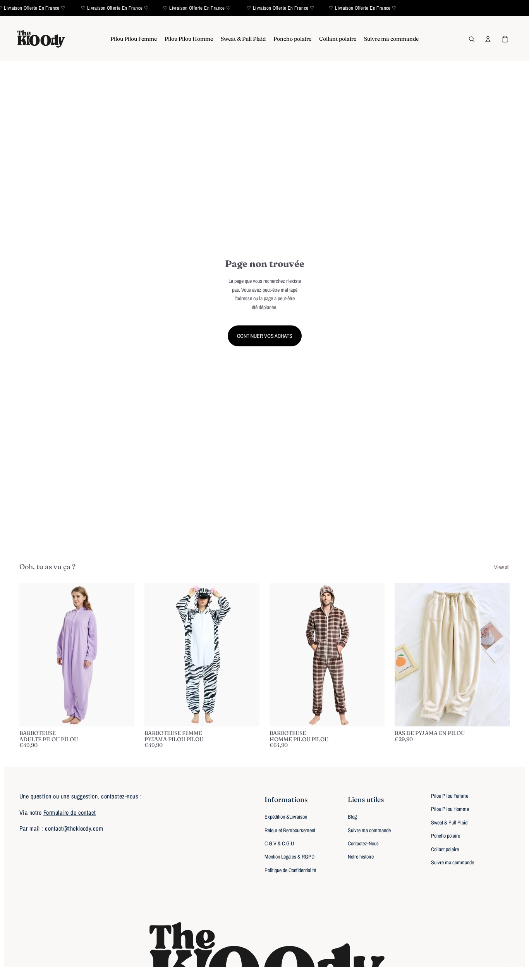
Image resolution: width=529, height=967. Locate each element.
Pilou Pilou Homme (450, 808)
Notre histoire (361, 856)
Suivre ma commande (369, 830)
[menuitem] (133, 39)
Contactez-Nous (363, 843)
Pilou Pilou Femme (449, 795)
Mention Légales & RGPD (289, 856)
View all (502, 567)
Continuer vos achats (264, 335)
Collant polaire (445, 849)
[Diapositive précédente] (31, 654)
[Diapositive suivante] (122, 654)
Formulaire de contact (69, 812)
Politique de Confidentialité (290, 870)
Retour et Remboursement (289, 830)
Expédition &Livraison (285, 816)
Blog (352, 816)
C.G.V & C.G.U (279, 843)
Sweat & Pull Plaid (449, 822)
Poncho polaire (445, 835)
